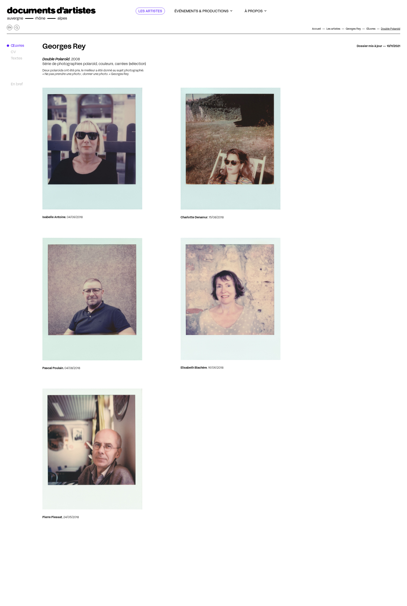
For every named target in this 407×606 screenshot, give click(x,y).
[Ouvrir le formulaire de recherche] (17, 27)
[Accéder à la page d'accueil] (51, 14)
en (9, 27)
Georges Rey (64, 46)
